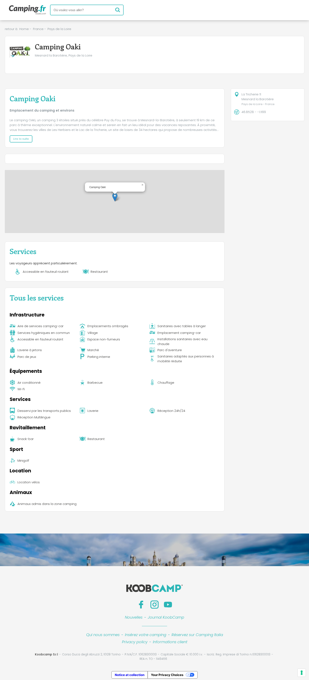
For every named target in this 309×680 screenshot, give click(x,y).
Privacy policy (135, 641)
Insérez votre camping (145, 634)
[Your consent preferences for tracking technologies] (302, 673)
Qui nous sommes (103, 634)
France (38, 29)
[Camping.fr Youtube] (168, 604)
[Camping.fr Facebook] (141, 604)
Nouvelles (134, 617)
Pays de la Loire (59, 29)
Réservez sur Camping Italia (197, 634)
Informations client (170, 641)
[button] (115, 197)
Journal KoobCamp (166, 617)
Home (24, 29)
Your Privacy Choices (167, 675)
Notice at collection (129, 675)
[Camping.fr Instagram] (154, 604)
